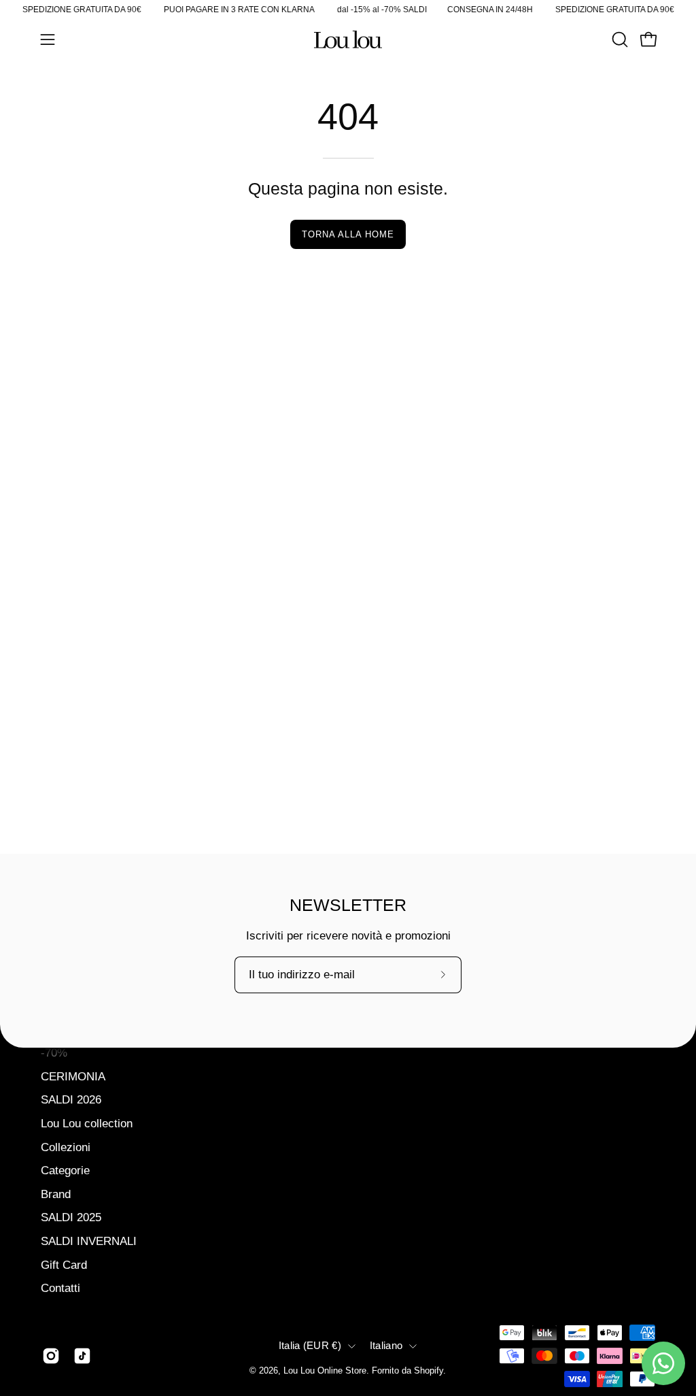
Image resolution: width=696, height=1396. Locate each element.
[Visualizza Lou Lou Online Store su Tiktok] (82, 1356)
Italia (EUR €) (310, 1345)
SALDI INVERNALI (89, 1241)
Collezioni (65, 1146)
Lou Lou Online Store (324, 1371)
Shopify (428, 1371)
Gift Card (64, 1264)
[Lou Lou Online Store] (348, 39)
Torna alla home (348, 234)
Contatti (60, 1288)
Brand (56, 1193)
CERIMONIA (73, 1075)
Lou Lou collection (87, 1123)
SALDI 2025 (71, 1217)
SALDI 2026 (71, 1099)
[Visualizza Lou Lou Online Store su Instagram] (51, 1356)
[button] (618, 39)
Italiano (386, 1345)
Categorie (65, 1170)
